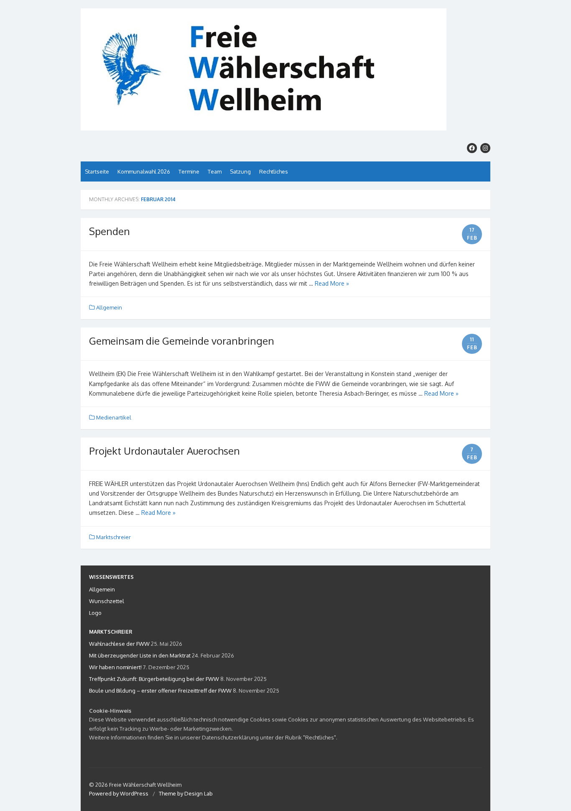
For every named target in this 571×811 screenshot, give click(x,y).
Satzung (240, 171)
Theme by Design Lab (186, 793)
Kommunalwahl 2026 (143, 171)
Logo (95, 612)
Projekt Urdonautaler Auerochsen (164, 450)
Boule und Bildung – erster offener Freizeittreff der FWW (160, 690)
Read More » (332, 283)
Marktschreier (113, 537)
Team (215, 171)
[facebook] (472, 148)
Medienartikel (113, 417)
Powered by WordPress (118, 793)
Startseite (97, 171)
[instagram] (485, 148)
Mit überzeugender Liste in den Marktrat (140, 655)
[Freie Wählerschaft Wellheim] (285, 69)
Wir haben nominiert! (115, 667)
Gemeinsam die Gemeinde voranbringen (181, 340)
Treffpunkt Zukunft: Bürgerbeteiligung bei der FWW (154, 678)
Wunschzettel (106, 601)
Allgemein (109, 307)
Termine (188, 171)
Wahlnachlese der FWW (119, 643)
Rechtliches (273, 171)
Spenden (109, 231)
